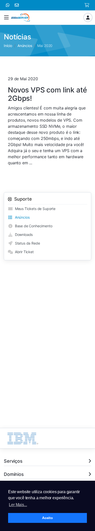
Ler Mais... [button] (18, 505)
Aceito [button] (47, 518)
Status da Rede (26, 243)
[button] (6, 17)
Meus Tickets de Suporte (34, 208)
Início (8, 45)
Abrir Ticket (23, 252)
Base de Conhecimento (32, 226)
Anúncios (24, 45)
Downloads (23, 234)
